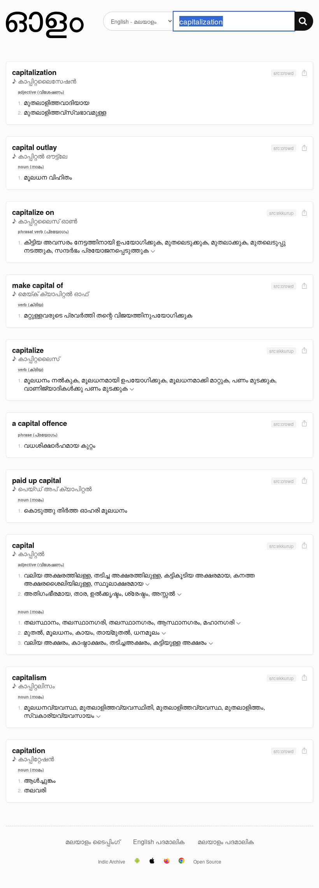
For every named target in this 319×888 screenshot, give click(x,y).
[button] (153, 252)
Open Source (207, 861)
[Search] (303, 21)
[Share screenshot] (303, 73)
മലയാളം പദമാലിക (226, 841)
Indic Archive (111, 861)
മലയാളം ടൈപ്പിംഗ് (92, 841)
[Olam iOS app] (152, 861)
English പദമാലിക (159, 841)
